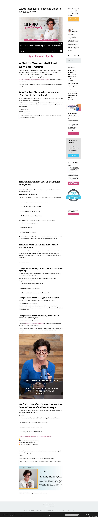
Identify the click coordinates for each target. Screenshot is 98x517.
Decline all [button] (87, 514)
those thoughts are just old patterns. (34, 323)
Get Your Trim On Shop (68, 510)
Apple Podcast (36, 56)
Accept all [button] (72, 514)
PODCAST (57, 510)
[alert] (49, 514)
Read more (51, 515)
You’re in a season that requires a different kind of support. (34, 79)
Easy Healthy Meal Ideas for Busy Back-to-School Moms (73, 85)
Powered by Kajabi (49, 507)
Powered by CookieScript (93, 516)
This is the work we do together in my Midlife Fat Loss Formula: (35, 436)
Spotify (49, 56)
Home (25, 510)
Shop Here (73, 155)
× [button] (96, 513)
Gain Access (73, 133)
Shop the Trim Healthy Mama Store (73, 183)
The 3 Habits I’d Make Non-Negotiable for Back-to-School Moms (72, 74)
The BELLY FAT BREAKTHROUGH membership (41, 510)
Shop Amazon (73, 213)
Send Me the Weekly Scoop (73, 19)
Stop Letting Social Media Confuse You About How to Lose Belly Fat (73, 94)
